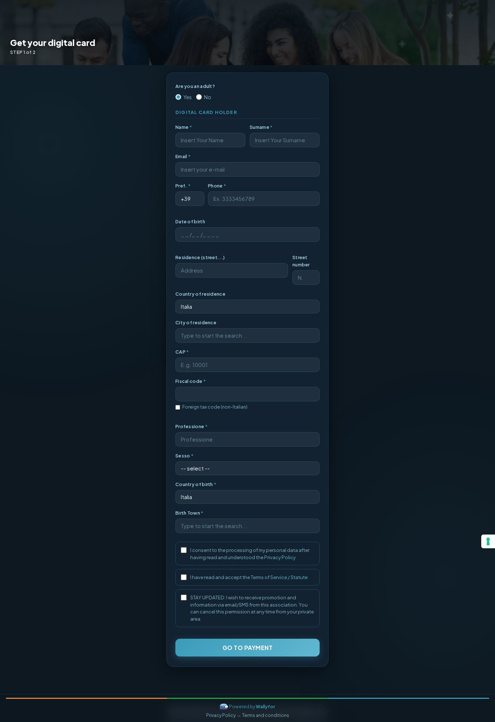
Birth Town (189, 513)
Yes (187, 97)
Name (183, 127)
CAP (182, 352)
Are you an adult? (195, 86)
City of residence (195, 322)
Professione (191, 426)
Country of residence (200, 294)
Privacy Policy (280, 557)
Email (183, 156)
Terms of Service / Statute (279, 577)
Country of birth (195, 484)
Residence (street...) (200, 257)
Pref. (183, 186)
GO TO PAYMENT (247, 647)
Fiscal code (190, 381)
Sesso (184, 456)
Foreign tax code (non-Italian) (215, 407)
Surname (261, 127)
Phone (217, 186)
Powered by (252, 706)
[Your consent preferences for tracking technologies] (488, 541)
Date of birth (190, 221)
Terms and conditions (265, 715)
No (207, 97)
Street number (301, 260)
